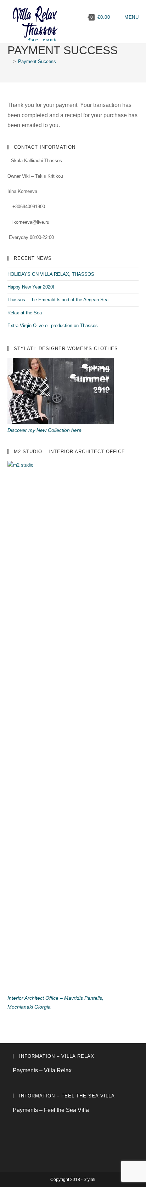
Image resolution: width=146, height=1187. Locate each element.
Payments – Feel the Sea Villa (51, 1110)
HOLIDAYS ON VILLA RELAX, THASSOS (50, 274)
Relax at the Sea (24, 312)
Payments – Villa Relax (42, 1070)
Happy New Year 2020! (30, 287)
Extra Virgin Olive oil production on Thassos (52, 325)
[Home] (9, 61)
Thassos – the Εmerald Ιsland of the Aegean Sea (57, 299)
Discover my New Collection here (44, 430)
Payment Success (37, 61)
